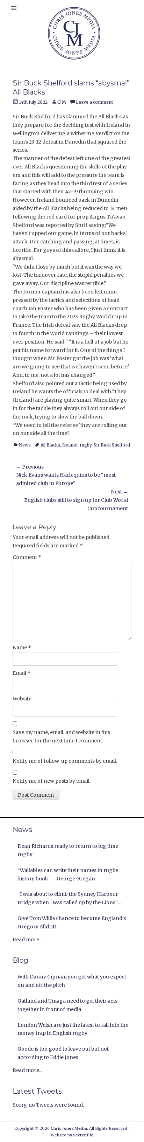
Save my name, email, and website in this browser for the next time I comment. (61, 736)
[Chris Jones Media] (74, 33)
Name (22, 647)
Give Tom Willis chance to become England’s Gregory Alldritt (71, 922)
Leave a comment (94, 102)
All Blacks (50, 445)
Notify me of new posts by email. (52, 781)
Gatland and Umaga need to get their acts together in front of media (67, 1005)
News (25, 445)
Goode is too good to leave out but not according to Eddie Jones (63, 1053)
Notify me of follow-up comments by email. (65, 761)
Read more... (27, 939)
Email (21, 673)
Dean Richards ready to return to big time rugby (67, 850)
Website (22, 698)
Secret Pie (83, 1135)
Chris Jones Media (69, 1128)
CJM (61, 102)
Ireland (70, 445)
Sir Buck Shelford (112, 445)
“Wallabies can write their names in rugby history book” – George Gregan (67, 874)
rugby (86, 445)
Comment (27, 557)
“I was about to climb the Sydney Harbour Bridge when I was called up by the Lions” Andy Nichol (67, 899)
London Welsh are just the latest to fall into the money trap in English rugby (72, 1029)
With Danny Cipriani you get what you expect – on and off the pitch (74, 981)
